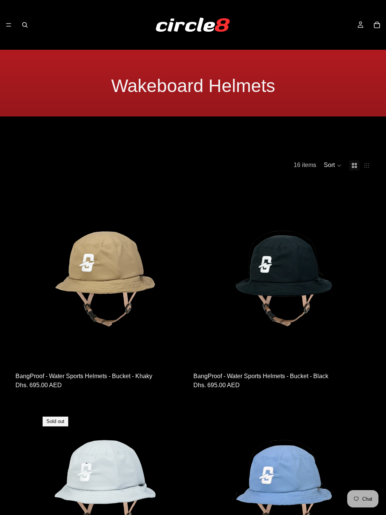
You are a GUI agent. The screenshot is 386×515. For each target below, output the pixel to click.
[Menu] (8, 25)
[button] (333, 165)
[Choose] (162, 340)
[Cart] (377, 25)
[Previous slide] (45, 275)
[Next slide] (162, 275)
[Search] (25, 25)
